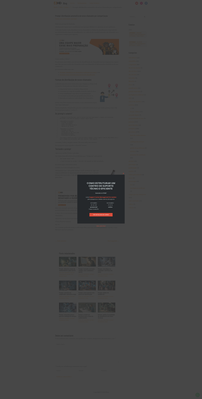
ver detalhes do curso (101, 214)
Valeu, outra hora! (100, 226)
